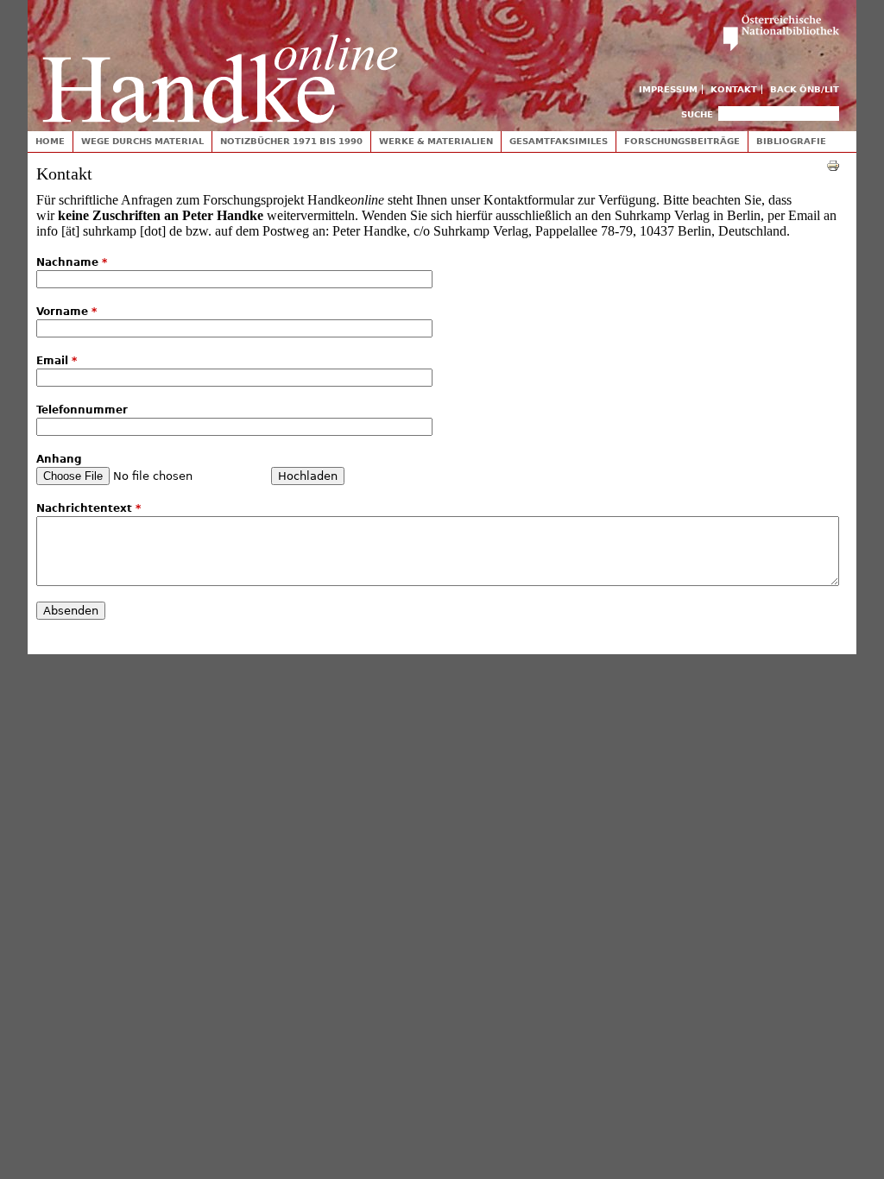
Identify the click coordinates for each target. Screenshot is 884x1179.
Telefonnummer (82, 410)
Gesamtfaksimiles (558, 141)
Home (50, 141)
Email (56, 361)
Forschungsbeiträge (682, 141)
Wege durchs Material (142, 141)
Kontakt (733, 89)
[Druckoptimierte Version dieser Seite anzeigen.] (833, 165)
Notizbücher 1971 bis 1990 (291, 141)
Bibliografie (791, 141)
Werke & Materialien (436, 141)
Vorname (66, 312)
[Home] (220, 61)
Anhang (59, 459)
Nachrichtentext (88, 508)
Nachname (71, 262)
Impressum (668, 89)
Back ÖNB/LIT (804, 89)
